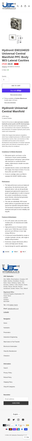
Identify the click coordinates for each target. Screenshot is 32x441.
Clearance (7, 355)
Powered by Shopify (22, 435)
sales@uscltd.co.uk (13, 308)
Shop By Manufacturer (10, 351)
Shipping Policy (8, 382)
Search (6, 368)
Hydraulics (7, 327)
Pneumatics (7, 332)
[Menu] (29, 6)
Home (5, 323)
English (15, 414)
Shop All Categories (9, 386)
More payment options (16, 94)
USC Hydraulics (13, 435)
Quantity (4, 76)
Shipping (4, 66)
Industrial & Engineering (10, 337)
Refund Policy (8, 377)
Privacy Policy (8, 372)
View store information (10, 102)
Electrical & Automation (10, 346)
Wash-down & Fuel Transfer (12, 341)
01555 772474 (14, 305)
